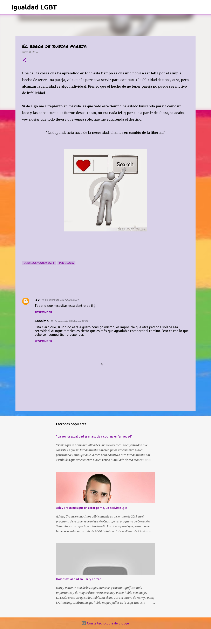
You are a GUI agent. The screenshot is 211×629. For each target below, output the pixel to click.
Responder (43, 312)
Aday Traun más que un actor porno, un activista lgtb (91, 507)
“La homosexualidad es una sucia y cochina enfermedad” (94, 436)
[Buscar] (62, 7)
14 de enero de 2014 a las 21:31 (60, 299)
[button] (24, 60)
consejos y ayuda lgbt (39, 263)
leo (37, 299)
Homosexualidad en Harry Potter (78, 579)
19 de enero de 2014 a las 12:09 (69, 321)
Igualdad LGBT (34, 7)
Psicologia (66, 263)
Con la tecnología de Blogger (108, 623)
